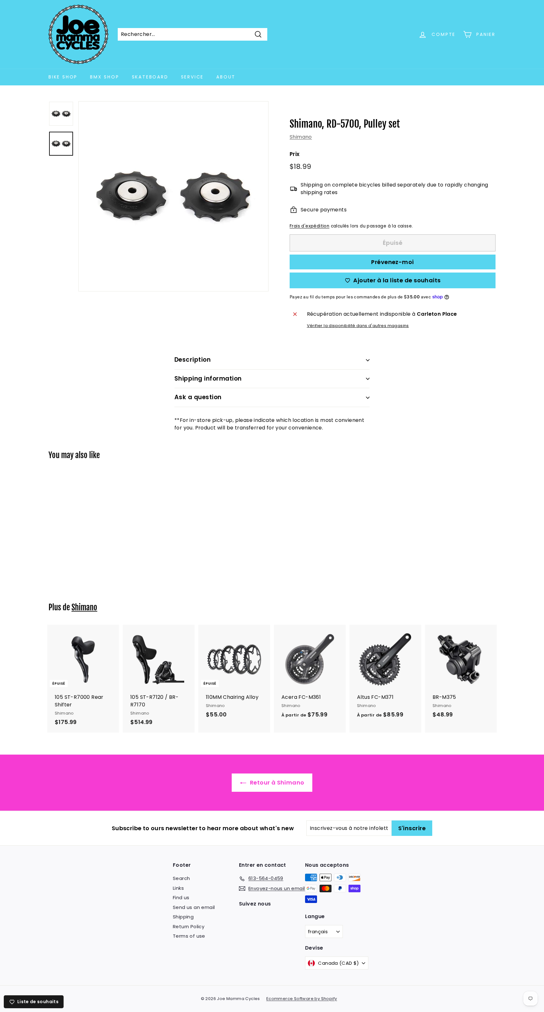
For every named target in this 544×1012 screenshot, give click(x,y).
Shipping (183, 916)
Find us (181, 897)
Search (181, 878)
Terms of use (189, 936)
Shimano (301, 137)
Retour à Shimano (276, 782)
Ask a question (198, 397)
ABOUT (225, 77)
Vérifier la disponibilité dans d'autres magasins (358, 325)
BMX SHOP (104, 77)
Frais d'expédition (309, 226)
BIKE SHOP (62, 77)
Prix (295, 154)
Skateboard (150, 77)
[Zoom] (173, 196)
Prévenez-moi (392, 262)
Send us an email (194, 907)
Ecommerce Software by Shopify (301, 999)
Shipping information (208, 378)
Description (192, 359)
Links (178, 888)
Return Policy (188, 926)
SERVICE (192, 77)
